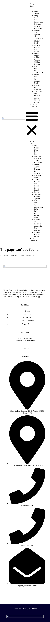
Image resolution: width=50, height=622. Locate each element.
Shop (31, 6)
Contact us (33, 106)
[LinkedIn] (30, 593)
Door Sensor (36, 12)
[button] (31, 123)
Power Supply (37, 55)
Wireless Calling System (37, 62)
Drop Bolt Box (36, 18)
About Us (33, 104)
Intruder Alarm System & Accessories (38, 34)
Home (32, 4)
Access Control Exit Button (37, 48)
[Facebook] (20, 593)
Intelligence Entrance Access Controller (38, 25)
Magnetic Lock (37, 42)
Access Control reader (37, 100)
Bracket (37, 58)
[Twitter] (25, 593)
